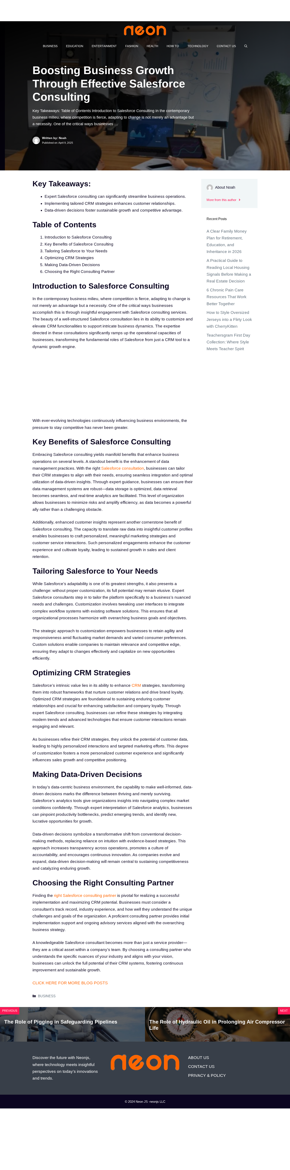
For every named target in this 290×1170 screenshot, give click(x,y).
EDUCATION (74, 46)
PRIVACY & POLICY (207, 1075)
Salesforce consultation (122, 468)
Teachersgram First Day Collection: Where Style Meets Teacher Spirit (228, 342)
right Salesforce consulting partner (85, 895)
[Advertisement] (77, 9)
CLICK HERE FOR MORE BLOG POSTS (70, 983)
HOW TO (173, 46)
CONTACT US (226, 46)
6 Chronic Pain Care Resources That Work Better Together (226, 297)
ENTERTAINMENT (104, 46)
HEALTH (152, 46)
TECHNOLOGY (197, 46)
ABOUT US (198, 1057)
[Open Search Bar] (246, 46)
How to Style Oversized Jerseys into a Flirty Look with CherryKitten (229, 319)
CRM (136, 685)
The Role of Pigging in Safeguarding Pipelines (60, 1022)
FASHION (131, 46)
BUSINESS (50, 46)
